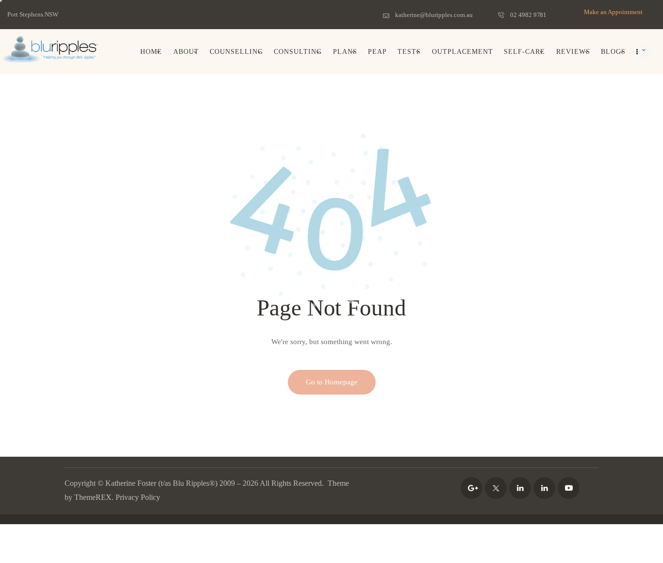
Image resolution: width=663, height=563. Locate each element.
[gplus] (471, 488)
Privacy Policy (138, 497)
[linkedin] (520, 488)
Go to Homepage (332, 382)
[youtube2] (569, 488)
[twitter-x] (496, 488)
